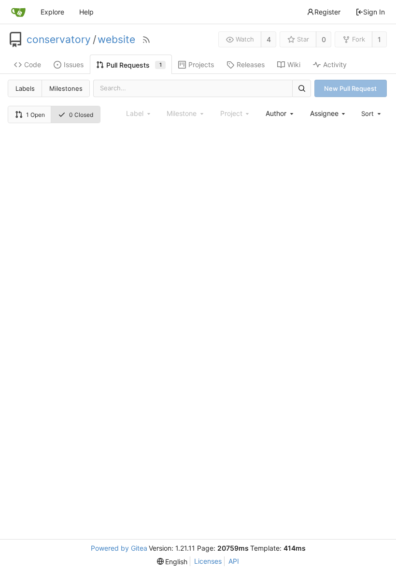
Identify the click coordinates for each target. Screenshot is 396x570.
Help (86, 12)
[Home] (18, 12)
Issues (74, 64)
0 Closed (81, 114)
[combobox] (280, 113)
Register (327, 12)
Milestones (66, 88)
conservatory (59, 39)
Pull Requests (134, 65)
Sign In (374, 12)
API (233, 561)
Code (32, 64)
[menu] (371, 113)
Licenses (208, 561)
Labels (25, 88)
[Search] (301, 88)
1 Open (35, 114)
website (116, 39)
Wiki (293, 64)
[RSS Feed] (146, 39)
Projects (201, 64)
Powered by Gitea (119, 548)
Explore (52, 12)
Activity (335, 64)
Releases (251, 64)
